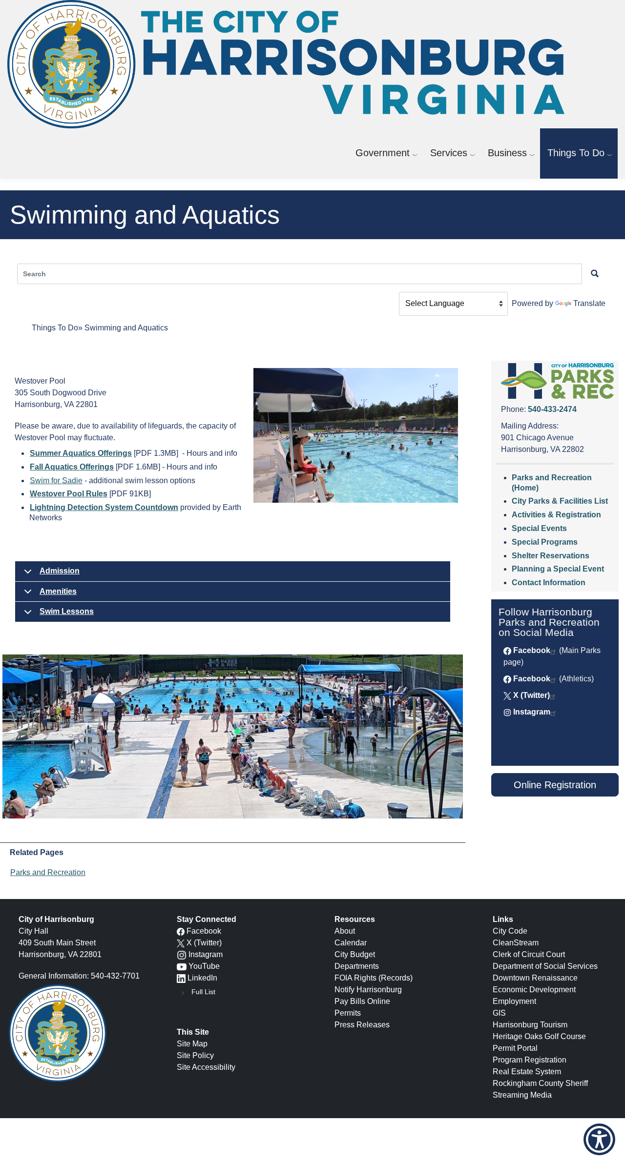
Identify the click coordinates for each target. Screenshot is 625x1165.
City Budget (354, 954)
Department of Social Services (545, 966)
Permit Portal (515, 1048)
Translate (589, 303)
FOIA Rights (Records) (373, 978)
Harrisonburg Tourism (530, 1025)
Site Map (192, 1044)
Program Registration (529, 1060)
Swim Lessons (67, 611)
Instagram (531, 712)
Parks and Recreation (47, 872)
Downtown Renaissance (535, 978)
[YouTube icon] (182, 966)
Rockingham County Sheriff (540, 1083)
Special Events (539, 528)
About (344, 931)
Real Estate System (527, 1071)
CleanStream (516, 943)
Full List (203, 992)
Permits (347, 1013)
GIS (499, 1013)
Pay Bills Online (362, 1001)
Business (507, 152)
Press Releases (362, 1025)
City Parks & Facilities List (560, 501)
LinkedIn (202, 978)
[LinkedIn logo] (181, 978)
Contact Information (548, 582)
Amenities (58, 591)
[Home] (289, 64)
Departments (356, 966)
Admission (60, 571)
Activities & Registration (556, 515)
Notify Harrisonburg (368, 989)
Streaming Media (522, 1095)
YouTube (204, 966)
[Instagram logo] (182, 954)
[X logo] (181, 943)
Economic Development (534, 989)
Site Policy (195, 1055)
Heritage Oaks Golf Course (539, 1036)
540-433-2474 (552, 409)
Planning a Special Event (558, 569)
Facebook (531, 650)
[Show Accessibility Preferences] (599, 1139)
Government (382, 152)
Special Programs (545, 542)
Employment (514, 1001)
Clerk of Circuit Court (529, 954)
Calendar (350, 943)
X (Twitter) (531, 695)
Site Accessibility (206, 1067)
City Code (510, 931)
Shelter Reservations (550, 556)
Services (448, 152)
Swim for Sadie (56, 480)
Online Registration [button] (555, 784)
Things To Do (575, 152)
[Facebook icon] (181, 931)
